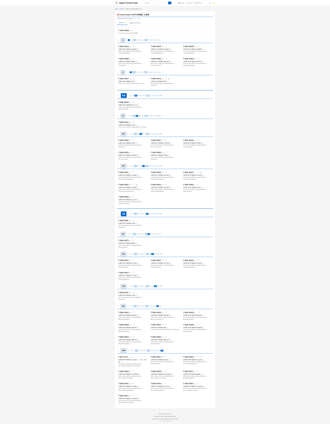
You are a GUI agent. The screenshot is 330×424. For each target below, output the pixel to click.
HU (151, 40)
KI (136, 40)
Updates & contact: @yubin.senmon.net (165, 416)
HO (154, 40)
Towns (122, 22)
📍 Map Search (197, 3)
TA (146, 40)
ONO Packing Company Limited (169, 419)
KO (139, 40)
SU (142, 40)
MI (156, 40)
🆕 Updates (181, 3)
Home (116, 9)
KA (134, 40)
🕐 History (189, 3)
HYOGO (122, 9)
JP (209, 3)
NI (148, 40)
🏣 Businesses (135, 23)
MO (159, 40)
